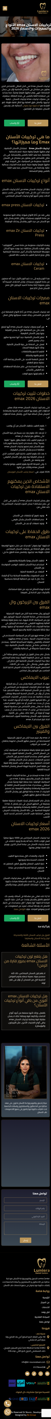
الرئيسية (46, 1297)
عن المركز (45, 1302)
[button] (5, 8)
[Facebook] (47, 1373)
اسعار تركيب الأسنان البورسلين (20, 472)
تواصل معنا (44, 1322)
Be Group (31, 1415)
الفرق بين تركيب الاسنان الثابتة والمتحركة (32, 935)
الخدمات (46, 1307)
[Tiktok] (34, 1373)
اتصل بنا (37, 123)
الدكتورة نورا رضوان (31, 105)
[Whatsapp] (7, 1412)
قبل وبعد (45, 1312)
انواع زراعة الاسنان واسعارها (37, 938)
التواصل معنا (20, 909)
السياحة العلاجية (42, 1317)
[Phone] (7, 1403)
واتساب (13, 123)
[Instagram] (40, 1373)
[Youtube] (27, 1373)
